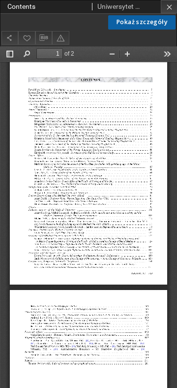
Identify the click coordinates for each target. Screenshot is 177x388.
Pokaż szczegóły (142, 22)
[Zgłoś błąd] (60, 37)
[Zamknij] (169, 6)
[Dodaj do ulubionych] (26, 37)
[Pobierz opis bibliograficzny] (43, 38)
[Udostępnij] (9, 37)
